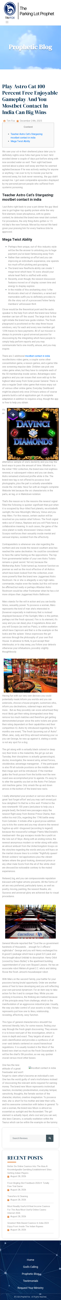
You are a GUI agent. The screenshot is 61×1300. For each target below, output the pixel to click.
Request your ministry (31, 1287)
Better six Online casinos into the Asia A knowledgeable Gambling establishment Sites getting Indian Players (29, 1169)
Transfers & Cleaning (17, 1196)
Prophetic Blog (30, 1273)
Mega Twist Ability (20, 141)
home (30, 1259)
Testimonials (30, 1280)
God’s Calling (30, 1266)
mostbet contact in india (37, 356)
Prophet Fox (25, 1297)
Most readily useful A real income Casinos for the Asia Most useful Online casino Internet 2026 (28, 1209)
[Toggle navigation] (7, 22)
